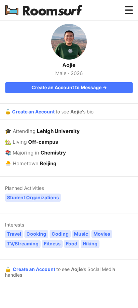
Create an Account (34, 111)
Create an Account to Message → (69, 87)
